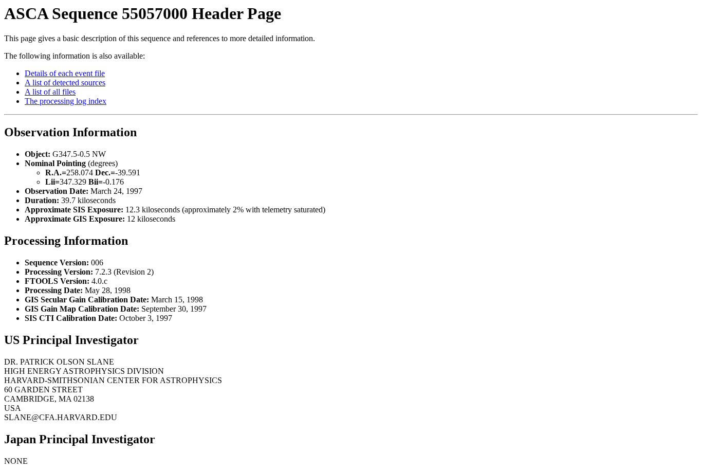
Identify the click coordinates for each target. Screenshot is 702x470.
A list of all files (50, 91)
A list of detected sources (65, 82)
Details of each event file (65, 73)
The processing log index (65, 101)
